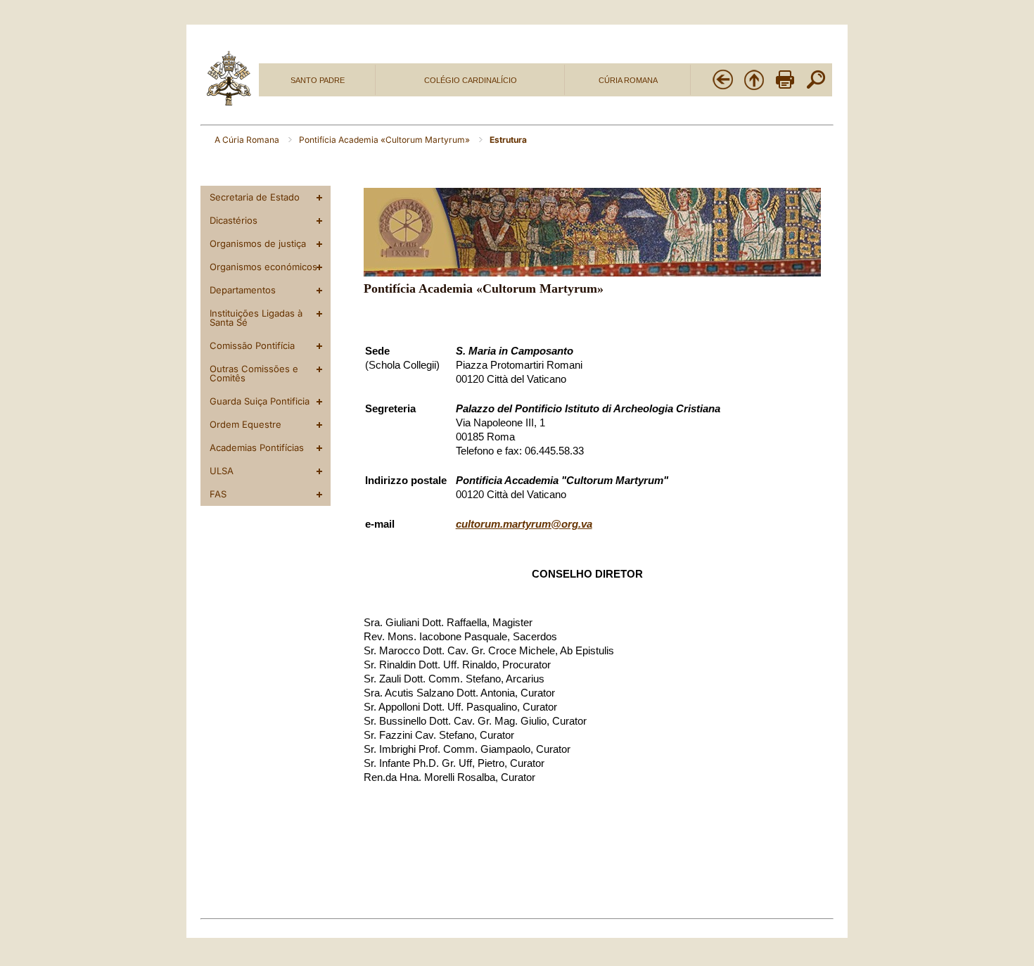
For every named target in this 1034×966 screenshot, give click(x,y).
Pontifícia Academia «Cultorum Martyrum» (385, 139)
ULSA (222, 470)
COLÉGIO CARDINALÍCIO (470, 80)
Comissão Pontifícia (252, 345)
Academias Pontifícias (257, 447)
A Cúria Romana (248, 139)
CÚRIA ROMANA (628, 80)
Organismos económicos (263, 266)
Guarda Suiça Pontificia (259, 401)
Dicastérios (233, 220)
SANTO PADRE (318, 80)
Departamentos (243, 289)
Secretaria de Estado (255, 197)
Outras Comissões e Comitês (254, 373)
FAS (218, 494)
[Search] (816, 88)
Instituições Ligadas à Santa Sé (256, 317)
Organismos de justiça (258, 243)
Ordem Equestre (245, 424)
